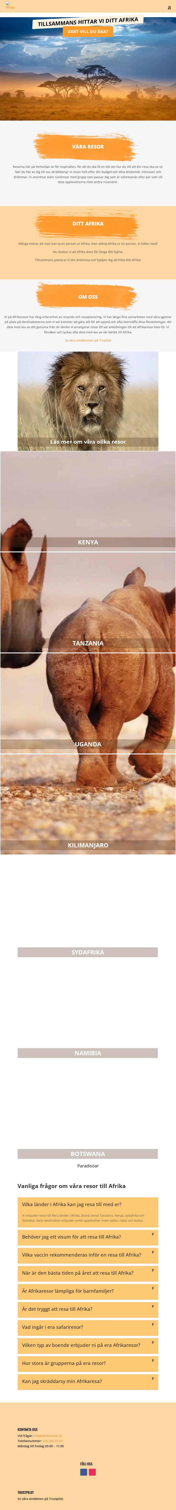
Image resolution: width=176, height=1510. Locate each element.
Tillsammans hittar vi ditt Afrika (88, 21)
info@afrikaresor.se (48, 1436)
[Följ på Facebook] (83, 1472)
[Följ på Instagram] (92, 1472)
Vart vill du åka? (88, 31)
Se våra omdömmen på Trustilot (88, 340)
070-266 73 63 (52, 1441)
